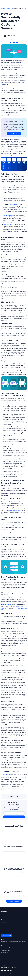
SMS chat (5, 711)
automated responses (12, 669)
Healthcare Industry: (8, 215)
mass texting (17, 280)
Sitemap (14, 967)
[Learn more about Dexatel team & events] (10, 970)
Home (3, 8)
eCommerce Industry (8, 186)
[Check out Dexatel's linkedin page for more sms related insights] (2, 970)
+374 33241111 (5, 952)
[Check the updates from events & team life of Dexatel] (8, 970)
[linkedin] (11, 42)
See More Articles (14, 901)
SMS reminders (5, 774)
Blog (8, 8)
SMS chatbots (15, 143)
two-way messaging (17, 116)
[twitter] (14, 42)
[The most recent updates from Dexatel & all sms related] (5, 970)
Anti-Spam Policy (5, 967)
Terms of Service (14, 965)
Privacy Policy (4, 965)
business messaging (7, 604)
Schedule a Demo (14, 796)
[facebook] (17, 42)
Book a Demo (7, 935)
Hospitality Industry (14, 204)
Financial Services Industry (10, 195)
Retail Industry (7, 224)
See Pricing (14, 133)
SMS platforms (13, 502)
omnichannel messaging (15, 510)
